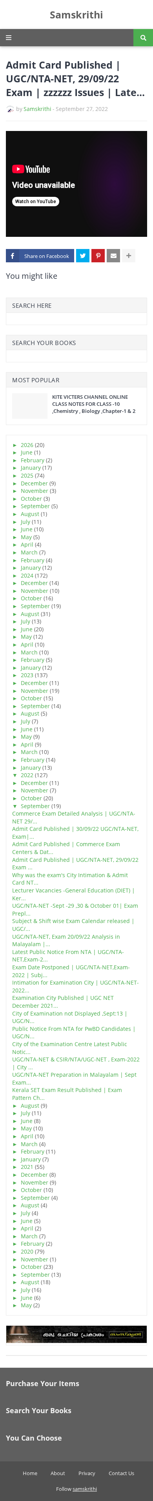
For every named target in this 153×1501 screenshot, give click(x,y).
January (31, 467)
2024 (27, 575)
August (30, 514)
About (58, 1473)
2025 (27, 475)
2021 (27, 1166)
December (34, 483)
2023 (27, 675)
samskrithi (85, 1488)
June (27, 452)
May (26, 537)
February (32, 460)
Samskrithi (76, 14)
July (25, 521)
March (29, 552)
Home (30, 1473)
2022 (27, 775)
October (31, 498)
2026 (27, 445)
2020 (27, 1251)
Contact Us (121, 1473)
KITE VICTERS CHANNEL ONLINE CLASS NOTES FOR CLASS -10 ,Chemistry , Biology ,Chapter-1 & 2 (93, 403)
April (27, 544)
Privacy (86, 1473)
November (34, 490)
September (35, 506)
